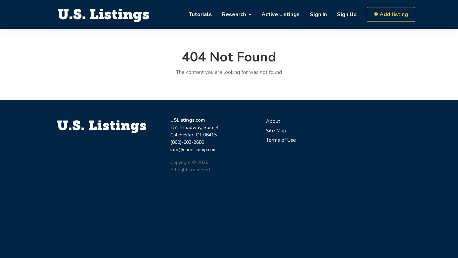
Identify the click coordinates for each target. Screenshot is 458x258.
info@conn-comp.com (193, 149)
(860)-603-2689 (187, 142)
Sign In (318, 14)
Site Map (276, 130)
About (273, 121)
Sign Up (347, 14)
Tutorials (200, 14)
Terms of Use (281, 140)
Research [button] (234, 14)
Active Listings (281, 14)
